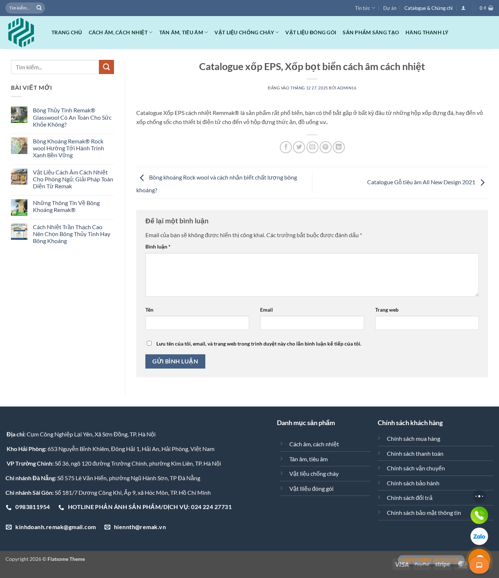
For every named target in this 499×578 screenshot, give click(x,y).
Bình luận (158, 246)
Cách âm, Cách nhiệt (118, 32)
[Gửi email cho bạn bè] (312, 147)
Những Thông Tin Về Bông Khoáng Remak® (66, 206)
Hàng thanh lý (426, 32)
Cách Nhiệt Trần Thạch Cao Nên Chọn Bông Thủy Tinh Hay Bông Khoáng (71, 233)
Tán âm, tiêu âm (181, 32)
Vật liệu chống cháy (244, 32)
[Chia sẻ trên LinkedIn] (339, 147)
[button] (463, 7)
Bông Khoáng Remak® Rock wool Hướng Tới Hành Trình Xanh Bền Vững (68, 148)
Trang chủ (67, 32)
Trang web (387, 310)
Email (266, 310)
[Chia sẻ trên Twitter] (299, 147)
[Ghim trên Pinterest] (326, 147)
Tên (149, 310)
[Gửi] (39, 8)
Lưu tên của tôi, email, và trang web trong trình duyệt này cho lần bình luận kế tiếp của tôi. (258, 343)
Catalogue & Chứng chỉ (428, 8)
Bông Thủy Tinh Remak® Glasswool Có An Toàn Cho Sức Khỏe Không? (72, 117)
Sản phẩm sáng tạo (371, 32)
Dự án (389, 8)
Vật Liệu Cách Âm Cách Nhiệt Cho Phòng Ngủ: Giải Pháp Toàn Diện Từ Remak (73, 179)
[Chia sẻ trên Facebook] (286, 147)
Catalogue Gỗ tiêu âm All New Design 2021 (421, 181)
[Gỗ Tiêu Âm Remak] (23, 32)
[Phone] (479, 515)
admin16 (346, 87)
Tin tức (362, 8)
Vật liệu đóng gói (310, 32)
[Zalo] (479, 536)
